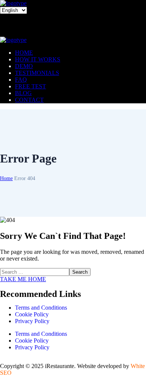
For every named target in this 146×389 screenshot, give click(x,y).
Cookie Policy (32, 314)
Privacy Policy (32, 321)
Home (6, 178)
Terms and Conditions (41, 307)
